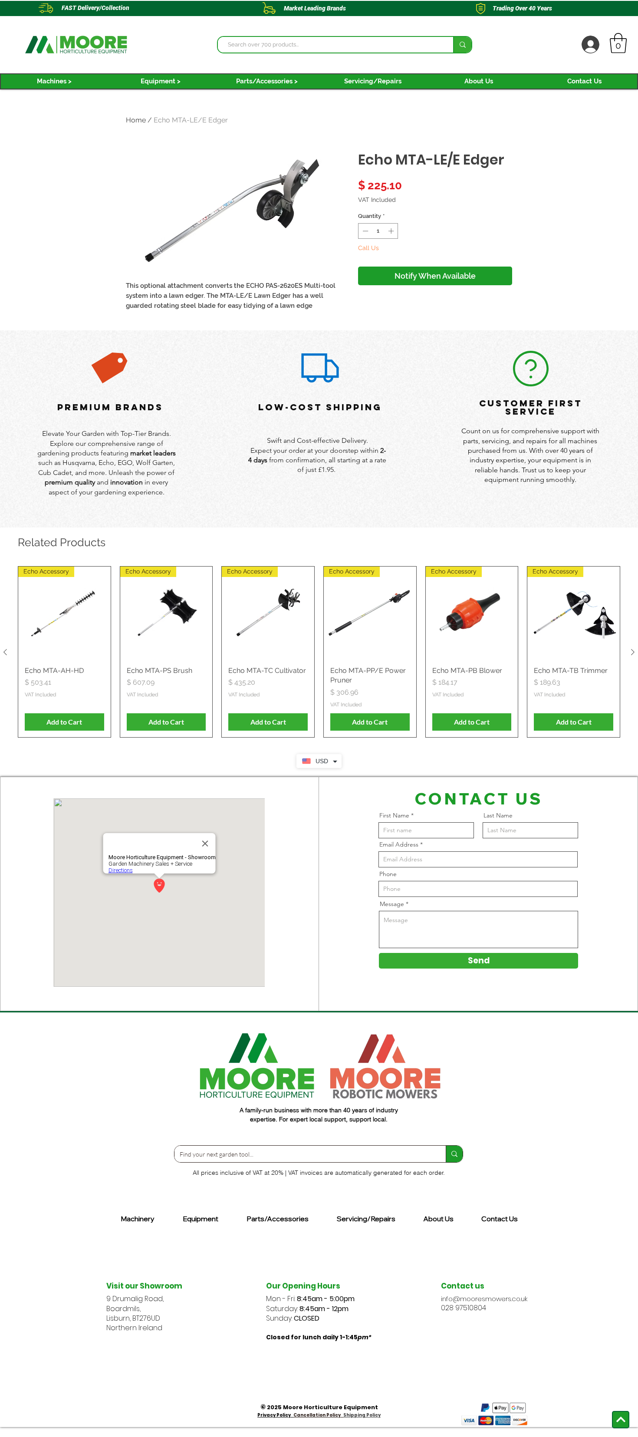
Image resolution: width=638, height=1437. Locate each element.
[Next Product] (633, 652)
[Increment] (392, 231)
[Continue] (620, 1419)
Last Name (498, 815)
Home (136, 120)
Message (392, 904)
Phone (388, 874)
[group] (319, 652)
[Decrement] (364, 231)
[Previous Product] (5, 652)
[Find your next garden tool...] (454, 1154)
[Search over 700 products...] (462, 45)
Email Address (398, 844)
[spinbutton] (378, 231)
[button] (54, 81)
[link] (618, 43)
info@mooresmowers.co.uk (484, 1298)
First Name (394, 815)
